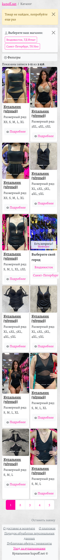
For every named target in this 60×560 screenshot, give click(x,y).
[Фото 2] (15, 98)
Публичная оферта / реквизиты (29, 543)
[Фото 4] (17, 389)
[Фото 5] (20, 389)
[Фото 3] (21, 98)
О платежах (47, 528)
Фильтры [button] (14, 57)
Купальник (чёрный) (12, 108)
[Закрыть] (53, 14)
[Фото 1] (9, 98)
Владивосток (43, 267)
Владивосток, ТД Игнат (21, 40)
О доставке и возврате (19, 528)
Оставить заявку (43, 520)
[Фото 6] (23, 389)
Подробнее (18, 131)
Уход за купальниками (29, 548)
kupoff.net (9, 4)
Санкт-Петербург (45, 275)
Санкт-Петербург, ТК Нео (22, 46)
